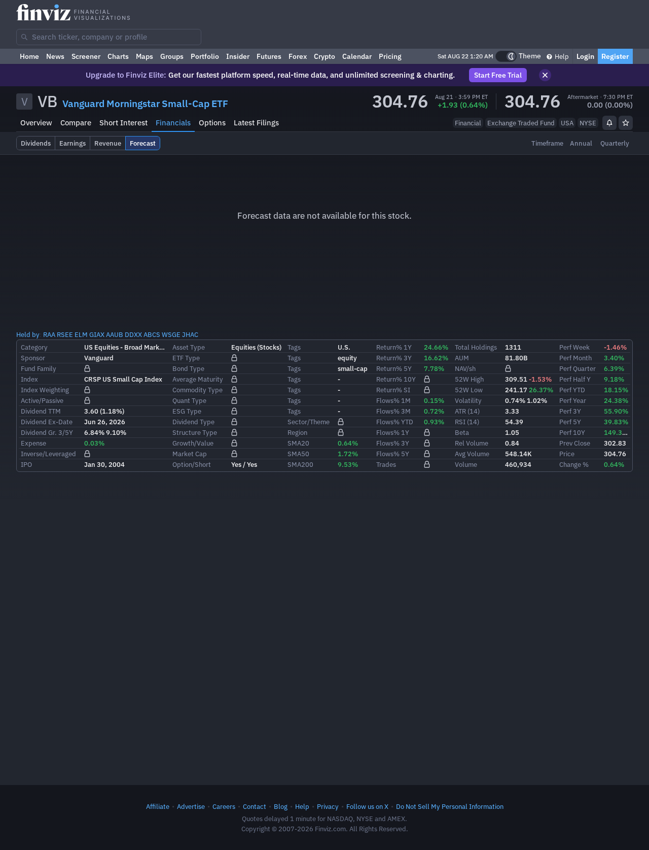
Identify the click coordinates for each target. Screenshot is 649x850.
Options (212, 122)
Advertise (191, 806)
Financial (468, 123)
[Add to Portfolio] (626, 123)
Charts (118, 56)
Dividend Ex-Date (47, 422)
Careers (223, 806)
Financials (173, 122)
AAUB (114, 334)
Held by (28, 334)
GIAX (96, 334)
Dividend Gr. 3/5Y (47, 432)
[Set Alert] (609, 123)
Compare (75, 122)
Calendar (357, 56)
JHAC (190, 334)
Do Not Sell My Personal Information (449, 806)
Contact (254, 806)
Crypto (324, 56)
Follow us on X (367, 806)
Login (585, 56)
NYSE (588, 123)
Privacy (328, 806)
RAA (49, 334)
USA (567, 123)
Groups (172, 56)
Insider (237, 56)
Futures (269, 56)
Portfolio (205, 56)
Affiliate (157, 806)
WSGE (171, 334)
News (55, 56)
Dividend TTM (41, 411)
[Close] (545, 75)
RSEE (65, 334)
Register (615, 56)
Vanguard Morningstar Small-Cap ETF (145, 103)
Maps (144, 56)
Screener (85, 56)
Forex (298, 56)
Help (561, 56)
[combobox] (108, 37)
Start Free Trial (498, 75)
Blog (280, 806)
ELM (81, 334)
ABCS (151, 334)
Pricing (390, 56)
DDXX (133, 334)
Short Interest (123, 122)
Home (29, 56)
